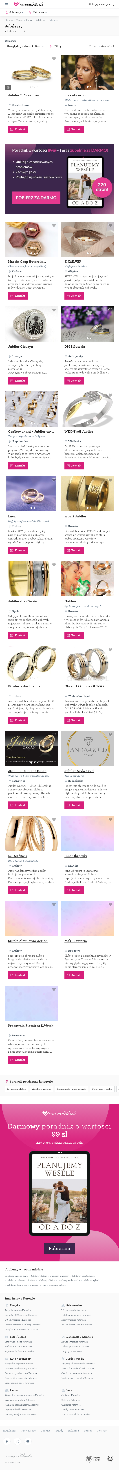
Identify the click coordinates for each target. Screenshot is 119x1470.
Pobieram (59, 1248)
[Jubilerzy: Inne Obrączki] (87, 833)
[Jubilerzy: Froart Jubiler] (87, 494)
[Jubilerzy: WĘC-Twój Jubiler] (87, 409)
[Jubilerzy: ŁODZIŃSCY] (31, 833)
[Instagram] (17, 1441)
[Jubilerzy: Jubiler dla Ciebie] (31, 578)
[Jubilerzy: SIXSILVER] (87, 239)
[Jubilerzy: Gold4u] (87, 578)
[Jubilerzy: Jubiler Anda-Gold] (87, 748)
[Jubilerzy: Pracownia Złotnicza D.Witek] (31, 1003)
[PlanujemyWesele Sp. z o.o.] (18, 1455)
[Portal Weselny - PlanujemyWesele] (28, 4)
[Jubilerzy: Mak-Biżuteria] (87, 918)
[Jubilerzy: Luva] (31, 494)
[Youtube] (28, 1441)
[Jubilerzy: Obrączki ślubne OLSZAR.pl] (87, 663)
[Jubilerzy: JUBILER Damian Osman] (31, 748)
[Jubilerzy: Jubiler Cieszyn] (31, 324)
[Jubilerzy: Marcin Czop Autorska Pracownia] (31, 239)
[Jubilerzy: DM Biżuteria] (87, 324)
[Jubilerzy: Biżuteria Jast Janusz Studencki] (31, 663)
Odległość (10, 41)
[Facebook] (7, 1441)
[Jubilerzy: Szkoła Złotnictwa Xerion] (31, 918)
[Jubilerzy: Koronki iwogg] (87, 72)
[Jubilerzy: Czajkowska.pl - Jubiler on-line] (31, 409)
